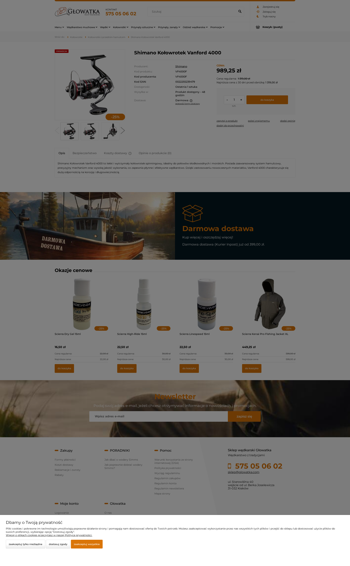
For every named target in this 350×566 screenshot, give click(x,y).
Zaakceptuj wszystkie (87, 544)
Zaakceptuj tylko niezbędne (25, 544)
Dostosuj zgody (58, 544)
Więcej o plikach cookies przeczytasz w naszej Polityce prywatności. (49, 535)
